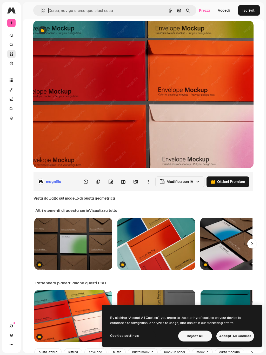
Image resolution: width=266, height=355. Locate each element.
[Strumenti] (11, 80)
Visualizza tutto (103, 210)
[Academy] (11, 335)
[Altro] (11, 344)
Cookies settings (124, 335)
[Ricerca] (11, 45)
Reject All (195, 336)
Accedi (224, 10)
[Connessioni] (11, 326)
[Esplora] (11, 63)
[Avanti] (252, 244)
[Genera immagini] (11, 99)
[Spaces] (11, 90)
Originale (67, 30)
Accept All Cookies (235, 336)
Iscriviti (249, 10)
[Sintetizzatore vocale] (11, 118)
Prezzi (204, 10)
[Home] (11, 35)
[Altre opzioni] (148, 181)
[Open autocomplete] (41, 10)
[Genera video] (11, 108)
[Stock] (11, 54)
